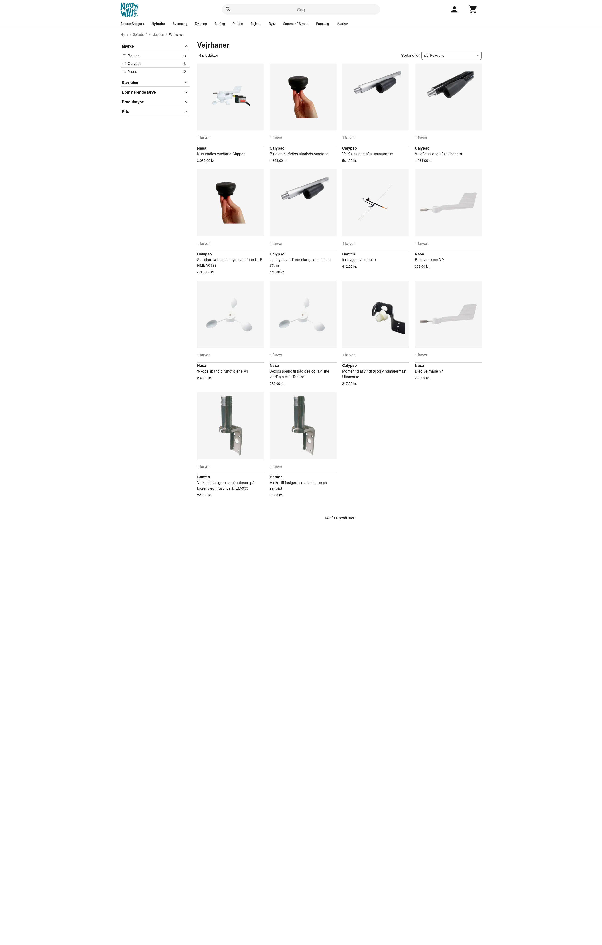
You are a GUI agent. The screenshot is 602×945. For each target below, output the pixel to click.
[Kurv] (473, 9)
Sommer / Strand (296, 23)
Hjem (124, 34)
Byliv (272, 23)
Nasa (201, 148)
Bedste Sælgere (132, 23)
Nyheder (158, 23)
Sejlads (255, 23)
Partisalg (322, 23)
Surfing (219, 23)
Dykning (201, 23)
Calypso (277, 148)
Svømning (180, 23)
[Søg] (228, 9)
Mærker (342, 23)
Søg (301, 9)
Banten (348, 254)
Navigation (156, 34)
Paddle (238, 23)
